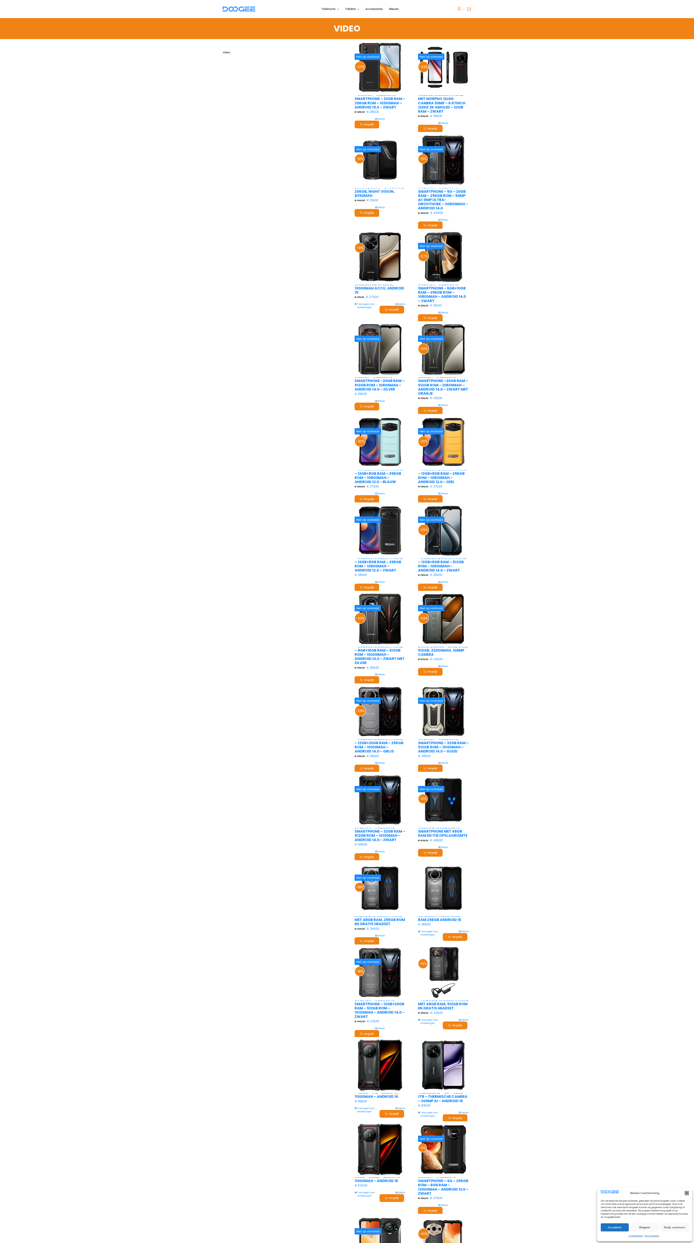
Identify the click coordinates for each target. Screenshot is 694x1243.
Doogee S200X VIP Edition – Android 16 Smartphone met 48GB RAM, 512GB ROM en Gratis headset (443, 1002)
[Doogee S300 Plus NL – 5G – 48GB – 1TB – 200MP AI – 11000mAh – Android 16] (380, 1065)
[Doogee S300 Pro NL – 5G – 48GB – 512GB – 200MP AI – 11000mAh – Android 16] (380, 1149)
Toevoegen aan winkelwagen (366, 305)
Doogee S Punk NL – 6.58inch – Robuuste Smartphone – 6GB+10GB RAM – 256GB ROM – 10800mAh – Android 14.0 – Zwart (442, 290)
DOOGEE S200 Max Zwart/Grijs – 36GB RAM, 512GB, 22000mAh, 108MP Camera (443, 648)
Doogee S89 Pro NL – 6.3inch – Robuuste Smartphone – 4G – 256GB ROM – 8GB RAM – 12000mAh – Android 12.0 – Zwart (443, 1183)
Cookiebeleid (635, 1235)
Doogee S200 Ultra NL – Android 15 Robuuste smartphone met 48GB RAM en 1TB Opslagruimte (442, 829)
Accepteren (615, 1227)
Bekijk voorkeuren (674, 1227)
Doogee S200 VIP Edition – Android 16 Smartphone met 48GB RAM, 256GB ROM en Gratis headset (380, 918)
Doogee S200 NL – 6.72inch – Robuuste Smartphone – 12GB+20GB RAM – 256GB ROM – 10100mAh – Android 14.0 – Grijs (380, 743)
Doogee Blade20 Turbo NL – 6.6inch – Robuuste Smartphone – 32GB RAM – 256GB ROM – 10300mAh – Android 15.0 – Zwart (380, 99)
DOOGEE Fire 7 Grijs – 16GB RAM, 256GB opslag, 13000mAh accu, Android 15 (380, 286)
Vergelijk (369, 124)
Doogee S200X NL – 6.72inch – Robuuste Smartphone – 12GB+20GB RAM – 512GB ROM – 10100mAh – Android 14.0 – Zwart (380, 1006)
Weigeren (644, 1227)
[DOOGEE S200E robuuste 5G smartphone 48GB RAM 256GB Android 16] (443, 888)
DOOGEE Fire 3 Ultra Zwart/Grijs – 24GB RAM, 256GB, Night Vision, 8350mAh (379, 189)
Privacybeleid (651, 1235)
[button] (687, 1193)
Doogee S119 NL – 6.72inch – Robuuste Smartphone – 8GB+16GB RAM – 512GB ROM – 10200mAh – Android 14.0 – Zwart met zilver (380, 652)
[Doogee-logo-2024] (239, 8)
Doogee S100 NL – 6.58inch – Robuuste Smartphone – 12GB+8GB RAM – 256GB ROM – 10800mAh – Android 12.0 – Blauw (380, 473)
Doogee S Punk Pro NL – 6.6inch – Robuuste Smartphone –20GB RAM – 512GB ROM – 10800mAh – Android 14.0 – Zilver (380, 381)
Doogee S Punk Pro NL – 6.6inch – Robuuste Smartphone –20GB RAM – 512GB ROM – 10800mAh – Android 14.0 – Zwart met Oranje (443, 383)
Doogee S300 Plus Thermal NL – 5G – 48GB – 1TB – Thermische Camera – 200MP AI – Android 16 (442, 1094)
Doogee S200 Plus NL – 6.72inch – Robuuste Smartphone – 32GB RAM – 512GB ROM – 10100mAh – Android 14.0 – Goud (443, 743)
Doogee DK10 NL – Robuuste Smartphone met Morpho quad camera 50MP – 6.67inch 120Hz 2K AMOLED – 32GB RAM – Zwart (441, 101)
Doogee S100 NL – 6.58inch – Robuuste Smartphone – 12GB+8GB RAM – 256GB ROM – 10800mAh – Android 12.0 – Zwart (380, 562)
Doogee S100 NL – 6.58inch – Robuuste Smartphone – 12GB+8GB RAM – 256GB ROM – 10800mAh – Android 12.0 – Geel (443, 473)
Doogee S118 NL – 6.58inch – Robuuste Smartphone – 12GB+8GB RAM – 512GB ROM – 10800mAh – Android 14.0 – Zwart (442, 562)
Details (381, 118)
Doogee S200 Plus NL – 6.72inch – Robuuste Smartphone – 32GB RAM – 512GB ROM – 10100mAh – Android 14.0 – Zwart (380, 831)
